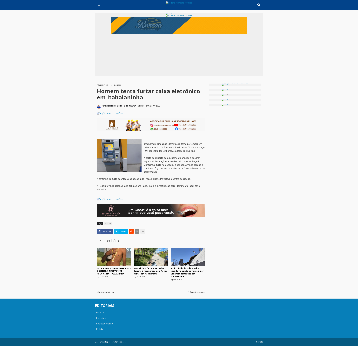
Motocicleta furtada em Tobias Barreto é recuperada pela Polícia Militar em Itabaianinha (151, 271)
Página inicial (102, 85)
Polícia (99, 329)
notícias (117, 85)
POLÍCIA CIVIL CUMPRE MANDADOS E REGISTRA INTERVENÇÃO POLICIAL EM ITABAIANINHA (114, 271)
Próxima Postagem (196, 292)
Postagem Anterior (106, 292)
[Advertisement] (179, 54)
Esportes (101, 318)
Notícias (100, 312)
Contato (259, 342)
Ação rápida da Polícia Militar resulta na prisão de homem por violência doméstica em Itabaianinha (187, 272)
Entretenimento (104, 323)
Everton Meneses (119, 342)
